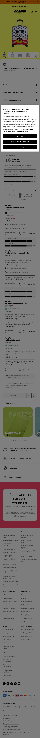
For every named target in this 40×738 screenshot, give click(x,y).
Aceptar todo (20, 136)
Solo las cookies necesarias (20, 141)
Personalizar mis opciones (20, 147)
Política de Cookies (22, 131)
